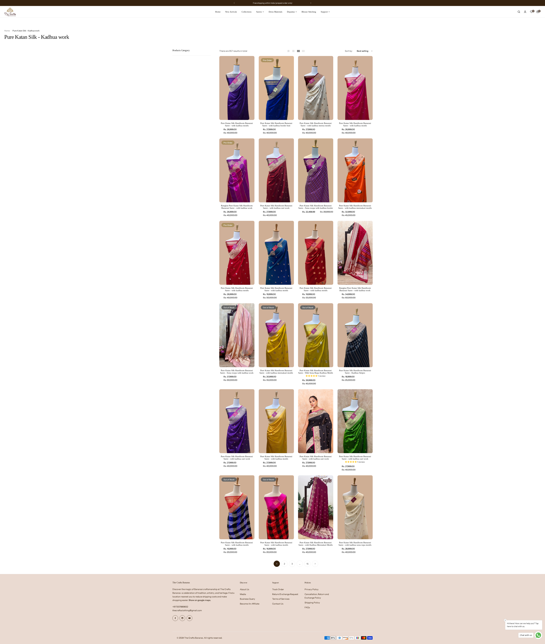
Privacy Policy (311, 589)
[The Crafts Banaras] (10, 11)
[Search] (519, 12)
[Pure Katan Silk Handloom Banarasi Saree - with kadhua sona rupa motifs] (355, 507)
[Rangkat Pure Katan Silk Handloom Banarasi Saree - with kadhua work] (236, 170)
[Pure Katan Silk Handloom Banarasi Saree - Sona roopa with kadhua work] (236, 335)
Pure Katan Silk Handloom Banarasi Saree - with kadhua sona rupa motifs (354, 543)
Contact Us (277, 603)
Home (7, 30)
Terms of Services (280, 599)
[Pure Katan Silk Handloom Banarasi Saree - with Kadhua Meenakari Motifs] (315, 507)
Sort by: (349, 51)
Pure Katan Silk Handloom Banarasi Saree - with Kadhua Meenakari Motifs (315, 543)
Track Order (278, 589)
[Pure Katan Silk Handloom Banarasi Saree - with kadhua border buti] (276, 88)
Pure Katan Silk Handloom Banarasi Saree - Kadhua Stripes (355, 371)
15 (307, 563)
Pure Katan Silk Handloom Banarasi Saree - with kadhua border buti (276, 124)
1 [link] (276, 563)
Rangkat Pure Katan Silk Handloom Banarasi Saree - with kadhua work (237, 206)
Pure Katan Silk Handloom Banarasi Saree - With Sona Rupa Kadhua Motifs (315, 371)
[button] (234, 3)
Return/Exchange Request (285, 594)
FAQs (307, 607)
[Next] (315, 564)
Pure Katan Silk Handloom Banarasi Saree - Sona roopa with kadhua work (236, 371)
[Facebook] (175, 618)
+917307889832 (180, 606)
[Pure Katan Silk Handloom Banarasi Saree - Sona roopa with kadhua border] (315, 170)
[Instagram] (182, 618)
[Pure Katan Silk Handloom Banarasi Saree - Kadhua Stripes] (355, 335)
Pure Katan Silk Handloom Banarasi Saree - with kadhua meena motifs (316, 124)
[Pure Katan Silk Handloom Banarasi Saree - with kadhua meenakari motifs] (355, 170)
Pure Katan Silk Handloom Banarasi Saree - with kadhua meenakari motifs (355, 206)
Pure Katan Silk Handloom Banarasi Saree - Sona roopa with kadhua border (315, 206)
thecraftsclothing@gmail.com (187, 610)
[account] (525, 12)
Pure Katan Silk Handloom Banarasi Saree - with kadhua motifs (237, 124)
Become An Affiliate (249, 603)
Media (243, 594)
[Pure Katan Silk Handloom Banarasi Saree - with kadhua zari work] (276, 170)
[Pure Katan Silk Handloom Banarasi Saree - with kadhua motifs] (236, 88)
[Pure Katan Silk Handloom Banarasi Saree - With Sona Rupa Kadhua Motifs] (315, 335)
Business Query (247, 599)
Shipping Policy (312, 602)
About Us (244, 589)
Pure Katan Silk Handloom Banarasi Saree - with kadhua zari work (276, 206)
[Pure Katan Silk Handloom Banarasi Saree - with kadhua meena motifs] (315, 88)
